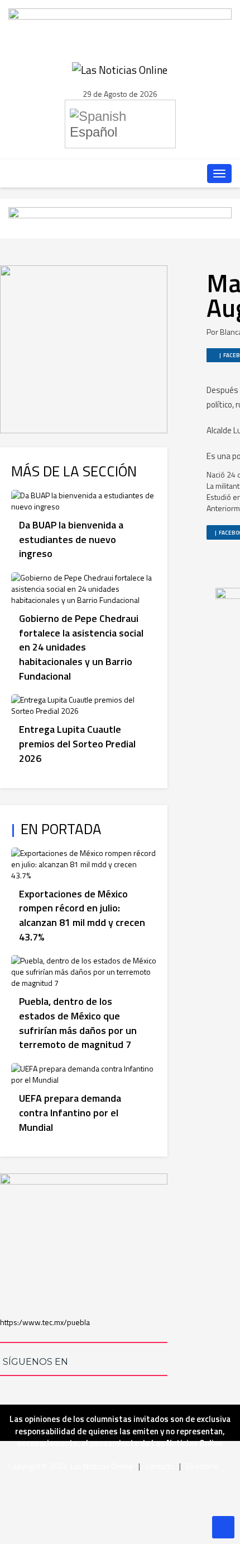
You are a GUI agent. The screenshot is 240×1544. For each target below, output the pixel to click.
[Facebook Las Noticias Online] (81, 173)
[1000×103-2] (120, 217)
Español (93, 131)
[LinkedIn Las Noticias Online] (58, 173)
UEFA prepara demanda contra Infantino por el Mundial (70, 1112)
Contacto (159, 1466)
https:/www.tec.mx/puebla (45, 1322)
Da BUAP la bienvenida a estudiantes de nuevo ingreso (71, 539)
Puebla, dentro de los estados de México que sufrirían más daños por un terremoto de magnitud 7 (78, 1023)
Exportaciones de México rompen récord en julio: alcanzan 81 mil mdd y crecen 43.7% (82, 915)
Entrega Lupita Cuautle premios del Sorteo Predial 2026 (77, 743)
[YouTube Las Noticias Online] (126, 173)
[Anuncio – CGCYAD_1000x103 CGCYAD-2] (120, 19)
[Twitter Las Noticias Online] (103, 173)
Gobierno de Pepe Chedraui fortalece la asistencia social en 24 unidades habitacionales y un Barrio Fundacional (81, 647)
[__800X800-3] (83, 348)
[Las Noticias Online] (119, 68)
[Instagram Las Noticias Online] (149, 173)
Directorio (202, 1466)
